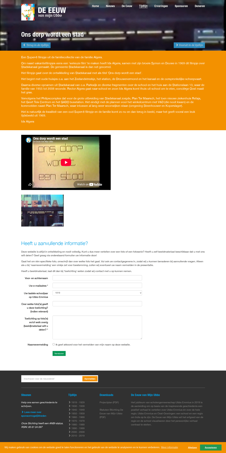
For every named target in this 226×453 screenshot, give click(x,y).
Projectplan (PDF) (109, 402)
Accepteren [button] (211, 447)
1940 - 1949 (78, 409)
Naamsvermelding (38, 344)
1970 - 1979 (78, 420)
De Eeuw (127, 6)
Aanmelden (89, 378)
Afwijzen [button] (192, 447)
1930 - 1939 (78, 406)
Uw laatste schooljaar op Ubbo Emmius (36, 295)
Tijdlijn (143, 6)
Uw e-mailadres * (38, 285)
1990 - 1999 (78, 428)
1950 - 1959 (78, 413)
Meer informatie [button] (169, 447)
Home (95, 6)
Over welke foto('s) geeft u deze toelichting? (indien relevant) (34, 308)
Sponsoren (181, 6)
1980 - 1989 (78, 424)
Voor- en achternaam (36, 278)
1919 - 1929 (78, 402)
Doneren (200, 6)
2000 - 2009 (78, 432)
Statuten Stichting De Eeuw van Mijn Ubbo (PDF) (111, 413)
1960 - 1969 (78, 417)
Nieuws (110, 6)
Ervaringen (161, 6)
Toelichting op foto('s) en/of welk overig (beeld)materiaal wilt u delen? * (36, 324)
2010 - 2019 (78, 435)
